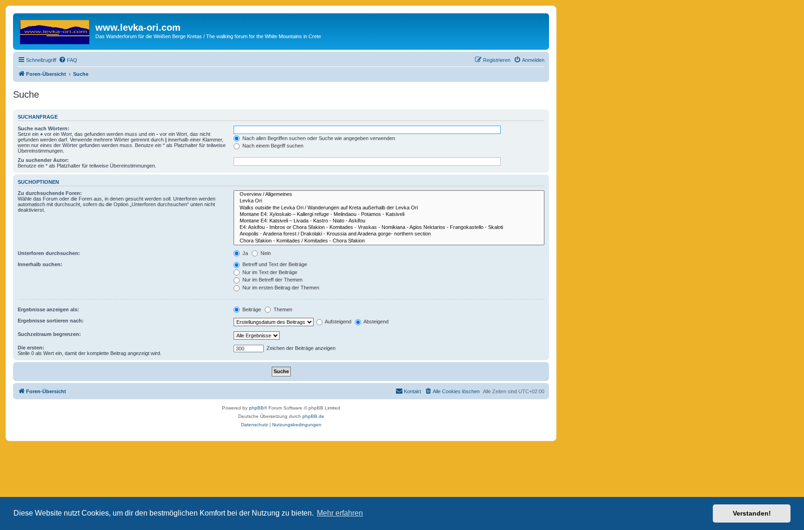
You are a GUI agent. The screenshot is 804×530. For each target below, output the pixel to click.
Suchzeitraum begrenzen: (49, 334)
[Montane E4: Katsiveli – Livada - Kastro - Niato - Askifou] (388, 221)
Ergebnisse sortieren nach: (51, 320)
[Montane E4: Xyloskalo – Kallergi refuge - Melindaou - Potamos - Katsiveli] (388, 214)
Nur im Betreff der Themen (271, 279)
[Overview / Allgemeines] (388, 194)
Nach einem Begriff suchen (272, 145)
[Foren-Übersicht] (55, 30)
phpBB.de (313, 416)
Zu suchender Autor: (43, 160)
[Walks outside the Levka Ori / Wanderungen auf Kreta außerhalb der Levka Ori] (388, 208)
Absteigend (375, 321)
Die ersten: (31, 347)
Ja (244, 253)
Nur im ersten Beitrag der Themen (280, 287)
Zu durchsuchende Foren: (50, 193)
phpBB (256, 407)
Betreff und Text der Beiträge (274, 264)
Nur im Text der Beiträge (269, 272)
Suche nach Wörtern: (43, 128)
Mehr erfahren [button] (340, 513)
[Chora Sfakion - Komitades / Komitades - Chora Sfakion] (388, 241)
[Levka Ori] (388, 201)
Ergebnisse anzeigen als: (48, 309)
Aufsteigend (337, 321)
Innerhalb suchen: (40, 264)
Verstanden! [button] (752, 513)
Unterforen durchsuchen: (49, 253)
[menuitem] (68, 60)
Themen (282, 309)
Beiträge (251, 309)
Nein (265, 253)
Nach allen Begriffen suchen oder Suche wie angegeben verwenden (318, 138)
